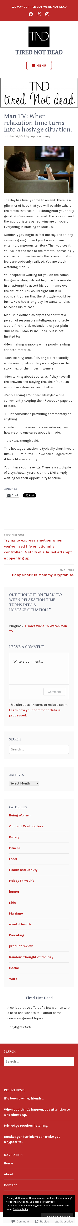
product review (21, 946)
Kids (12, 903)
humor (14, 891)
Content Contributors (26, 826)
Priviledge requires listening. (26, 1125)
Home (8, 1163)
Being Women (20, 815)
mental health (20, 924)
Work (13, 979)
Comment (54, 691)
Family (14, 837)
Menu (41, 65)
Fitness (15, 848)
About (9, 1174)
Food (13, 859)
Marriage (16, 913)
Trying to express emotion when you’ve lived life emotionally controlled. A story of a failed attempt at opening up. (38, 547)
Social (14, 968)
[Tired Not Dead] (30, 14)
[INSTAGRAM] (47, 14)
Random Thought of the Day (31, 957)
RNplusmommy (40, 136)
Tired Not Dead (39, 52)
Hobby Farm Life (21, 881)
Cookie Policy (20, 1209)
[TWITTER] (39, 14)
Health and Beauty (23, 870)
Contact (10, 1185)
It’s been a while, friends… (24, 1098)
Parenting (16, 935)
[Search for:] (39, 749)
